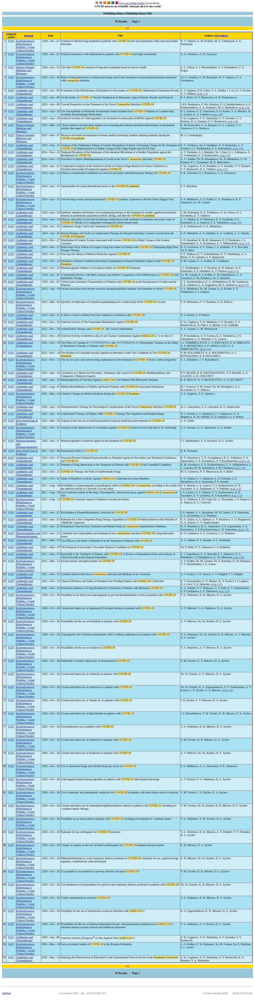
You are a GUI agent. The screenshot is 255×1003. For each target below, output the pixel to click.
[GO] (11, 40)
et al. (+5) (225, 155)
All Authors (221, 35)
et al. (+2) (202, 93)
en (8, 993)
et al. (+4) (205, 348)
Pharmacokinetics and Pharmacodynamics (28, 535)
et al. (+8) (238, 557)
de (4, 993)
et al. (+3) (233, 271)
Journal (28, 35)
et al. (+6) (244, 107)
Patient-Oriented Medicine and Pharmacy (25, 70)
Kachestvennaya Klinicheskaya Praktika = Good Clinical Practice (25, 45)
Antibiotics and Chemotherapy (24, 92)
